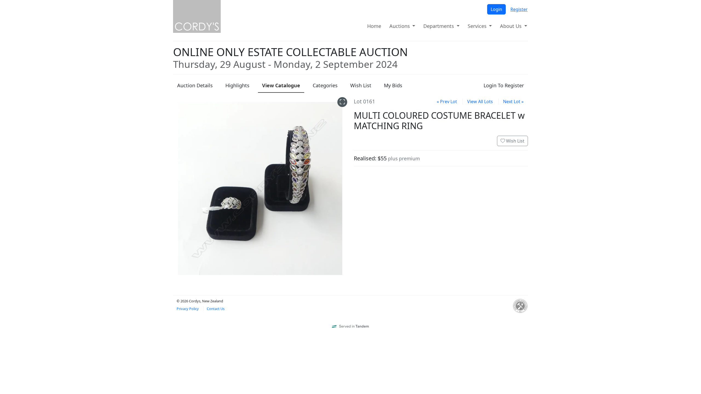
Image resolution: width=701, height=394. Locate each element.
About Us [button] (511, 26)
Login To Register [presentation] (504, 85)
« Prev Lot (447, 102)
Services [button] (478, 26)
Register (519, 9)
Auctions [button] (400, 26)
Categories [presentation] (325, 85)
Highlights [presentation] (237, 85)
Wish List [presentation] (360, 85)
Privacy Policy (188, 308)
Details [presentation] (195, 85)
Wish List (514, 141)
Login (496, 9)
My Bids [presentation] (393, 85)
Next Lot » (513, 102)
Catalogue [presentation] (281, 85)
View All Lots (480, 102)
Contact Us (216, 308)
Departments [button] (439, 26)
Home (374, 26)
